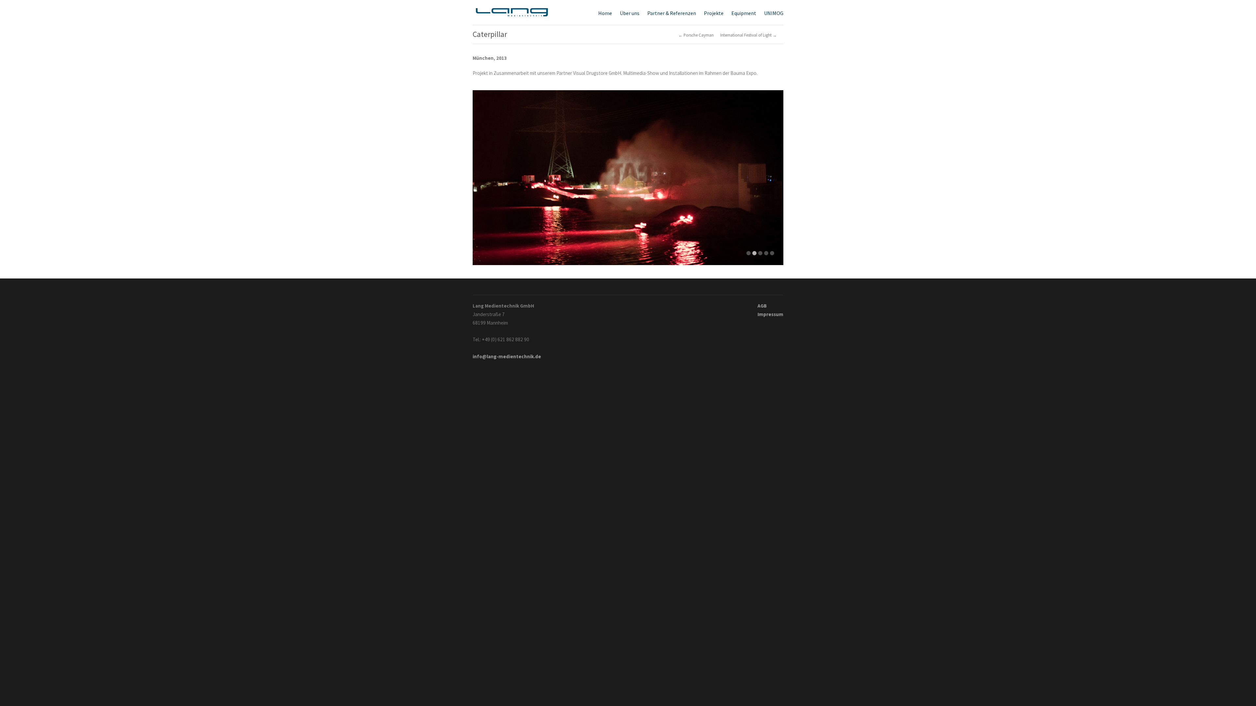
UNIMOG (773, 13)
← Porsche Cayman (696, 35)
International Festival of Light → (748, 35)
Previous (484, 174)
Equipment (743, 12)
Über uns (629, 13)
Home (605, 13)
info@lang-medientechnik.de (507, 356)
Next (772, 174)
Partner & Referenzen (671, 13)
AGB (762, 306)
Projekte (714, 13)
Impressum (770, 314)
